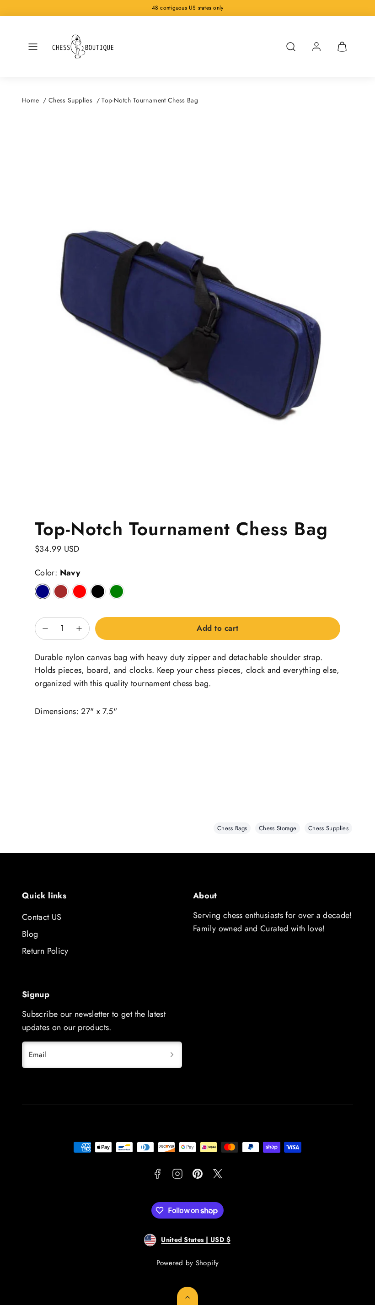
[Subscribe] (172, 1055)
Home (30, 100)
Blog (30, 934)
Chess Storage (278, 828)
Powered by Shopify (187, 1263)
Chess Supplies (70, 100)
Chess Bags (232, 828)
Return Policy (45, 951)
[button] (33, 47)
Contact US (42, 917)
